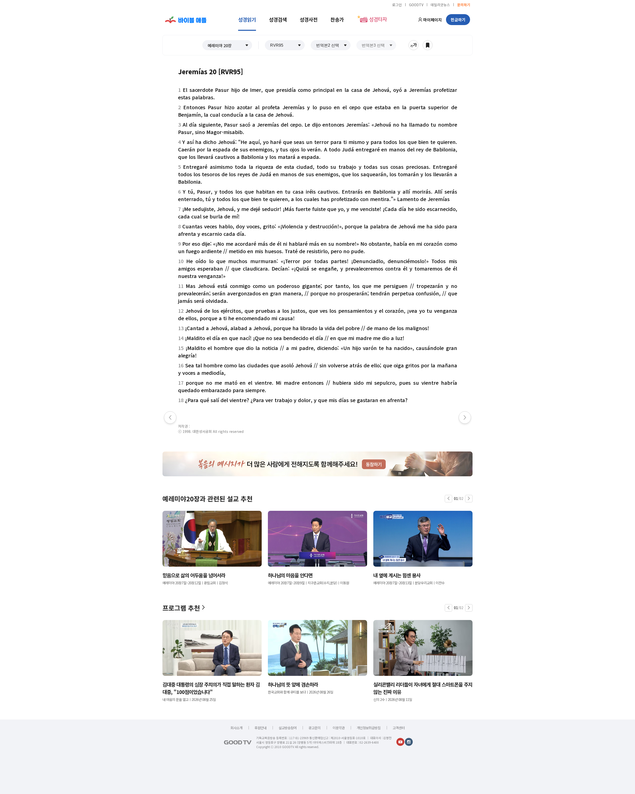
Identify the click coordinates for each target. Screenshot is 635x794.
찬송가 (337, 19)
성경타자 (378, 19)
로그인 (397, 4)
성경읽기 (247, 19)
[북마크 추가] (428, 45)
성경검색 (278, 19)
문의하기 (463, 4)
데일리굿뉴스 (440, 4)
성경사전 (309, 19)
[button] (227, 45)
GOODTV (416, 4)
